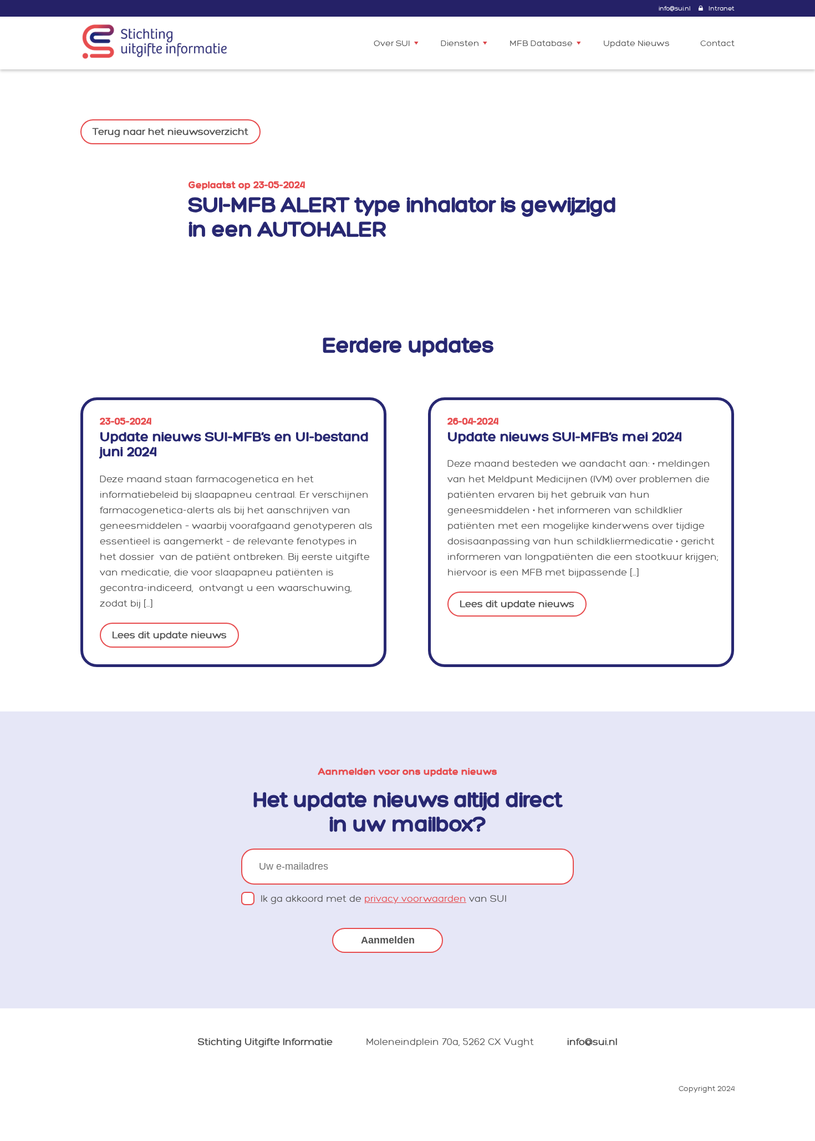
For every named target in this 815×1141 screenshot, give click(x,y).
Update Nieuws (636, 43)
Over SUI (392, 43)
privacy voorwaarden (415, 899)
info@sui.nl (674, 8)
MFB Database (541, 43)
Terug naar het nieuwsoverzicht (170, 132)
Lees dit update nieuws (169, 635)
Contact (717, 43)
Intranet (722, 8)
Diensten (460, 43)
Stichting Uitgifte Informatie (265, 1042)
